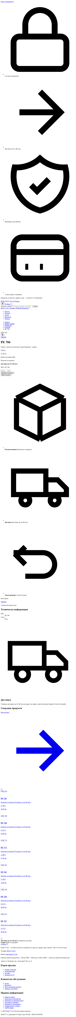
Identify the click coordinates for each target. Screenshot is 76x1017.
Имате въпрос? (6, 375)
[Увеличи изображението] (2, 335)
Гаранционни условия (12, 1006)
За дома (7, 973)
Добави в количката (7, 373)
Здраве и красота (10, 969)
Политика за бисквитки (13, 999)
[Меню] (3, 303)
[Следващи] (1, 939)
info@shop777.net (11, 954)
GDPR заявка (9, 1008)
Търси (35, 306)
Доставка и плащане (12, 1002)
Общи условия (10, 997)
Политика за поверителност (14, 1000)
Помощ (16, 301)
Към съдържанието (7, 1)
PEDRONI (8, 325)
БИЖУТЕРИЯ (9, 324)
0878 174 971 (5, 301)
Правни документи (11, 989)
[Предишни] (1, 789)
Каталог (7, 313)
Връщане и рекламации (13, 1004)
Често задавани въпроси (13, 987)
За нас (12, 301)
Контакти (8, 317)
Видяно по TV (10, 975)
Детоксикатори (10, 971)
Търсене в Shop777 (7, 306)
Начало (7, 311)
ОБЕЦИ (7, 327)
